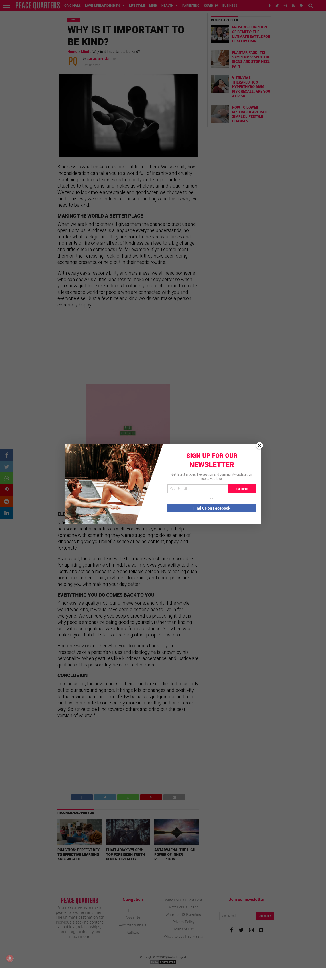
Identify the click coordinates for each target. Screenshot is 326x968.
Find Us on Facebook (211, 508)
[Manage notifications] (9, 958)
